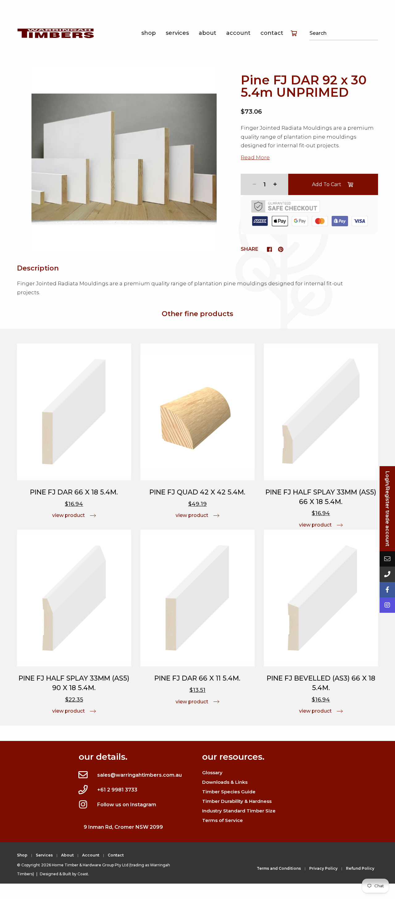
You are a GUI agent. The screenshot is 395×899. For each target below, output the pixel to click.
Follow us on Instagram (126, 804)
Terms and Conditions (279, 868)
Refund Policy (360, 868)
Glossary (212, 772)
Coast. (83, 874)
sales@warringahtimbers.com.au (139, 775)
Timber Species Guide (229, 792)
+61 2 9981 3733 (117, 790)
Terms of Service (222, 820)
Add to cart (326, 184)
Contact (271, 33)
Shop (148, 33)
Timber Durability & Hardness (237, 801)
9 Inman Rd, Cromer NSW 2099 (123, 827)
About (207, 33)
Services (177, 33)
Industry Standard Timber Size (239, 811)
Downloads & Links (224, 782)
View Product (68, 515)
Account (238, 33)
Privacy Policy (323, 868)
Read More (255, 157)
